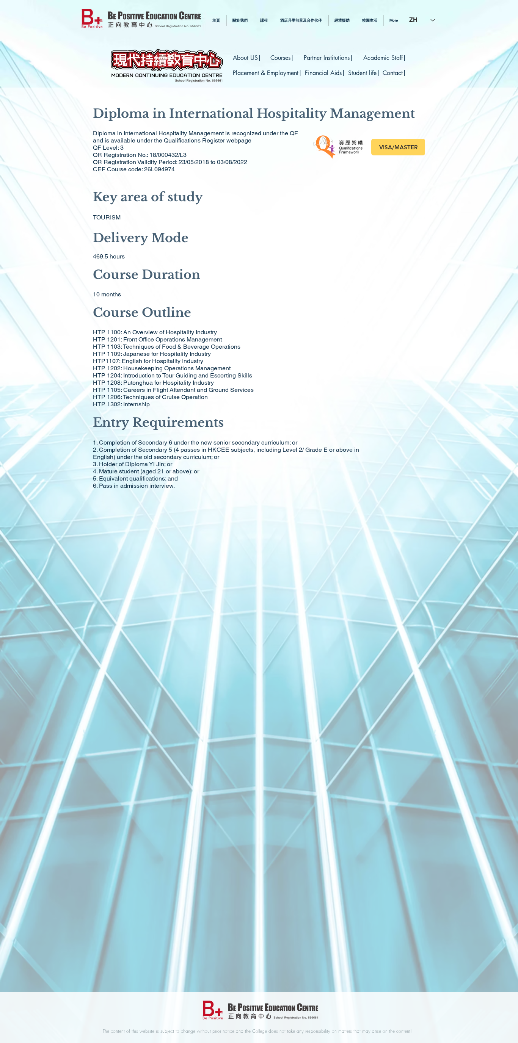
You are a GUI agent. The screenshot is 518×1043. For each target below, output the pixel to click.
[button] (264, 20)
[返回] (42, 540)
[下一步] (475, 540)
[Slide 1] (259, 973)
